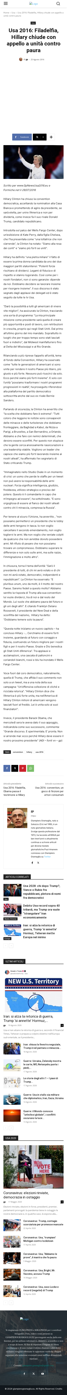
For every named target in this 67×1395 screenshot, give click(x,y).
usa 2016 (39, 752)
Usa (13, 12)
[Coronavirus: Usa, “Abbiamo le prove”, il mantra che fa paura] (12, 1258)
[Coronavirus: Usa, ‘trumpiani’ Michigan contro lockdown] (12, 1242)
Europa (7, 938)
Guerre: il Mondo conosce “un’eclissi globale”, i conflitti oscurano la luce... (39, 1114)
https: (33, 816)
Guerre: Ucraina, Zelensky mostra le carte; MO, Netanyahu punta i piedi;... (42, 1064)
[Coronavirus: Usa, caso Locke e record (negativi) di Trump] (12, 1291)
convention (18, 752)
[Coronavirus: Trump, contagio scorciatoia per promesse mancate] (12, 1225)
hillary (29, 752)
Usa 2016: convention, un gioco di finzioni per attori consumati (49, 791)
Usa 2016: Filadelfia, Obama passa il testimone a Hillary (14, 791)
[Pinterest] (22, 768)
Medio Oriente (10, 919)
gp (27, 59)
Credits (58, 1388)
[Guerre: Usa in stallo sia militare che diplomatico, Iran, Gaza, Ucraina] (12, 1099)
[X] (14, 768)
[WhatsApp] (30, 768)
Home (6, 12)
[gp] (21, 59)
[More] (51, 137)
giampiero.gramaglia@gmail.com (38, 1365)
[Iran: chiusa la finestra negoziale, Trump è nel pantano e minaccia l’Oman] (12, 1049)
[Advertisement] (33, 99)
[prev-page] (5, 945)
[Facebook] (6, 768)
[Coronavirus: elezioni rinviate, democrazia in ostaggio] (33, 1167)
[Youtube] (42, 1373)
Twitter (47, 856)
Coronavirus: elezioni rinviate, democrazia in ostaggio (26, 1195)
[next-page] (11, 945)
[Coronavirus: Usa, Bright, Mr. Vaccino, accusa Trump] (12, 1275)
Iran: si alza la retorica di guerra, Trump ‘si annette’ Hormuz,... (28, 1018)
